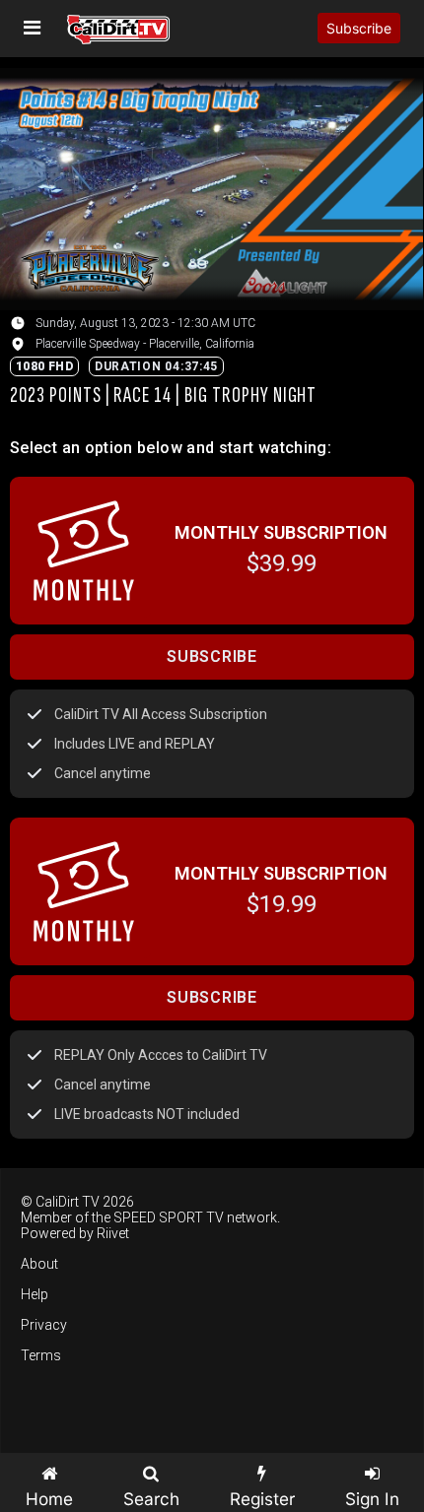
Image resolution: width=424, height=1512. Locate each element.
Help (34, 1294)
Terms (41, 1355)
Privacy (44, 1325)
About (39, 1264)
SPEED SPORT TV (168, 1217)
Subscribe (358, 28)
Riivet (113, 1233)
